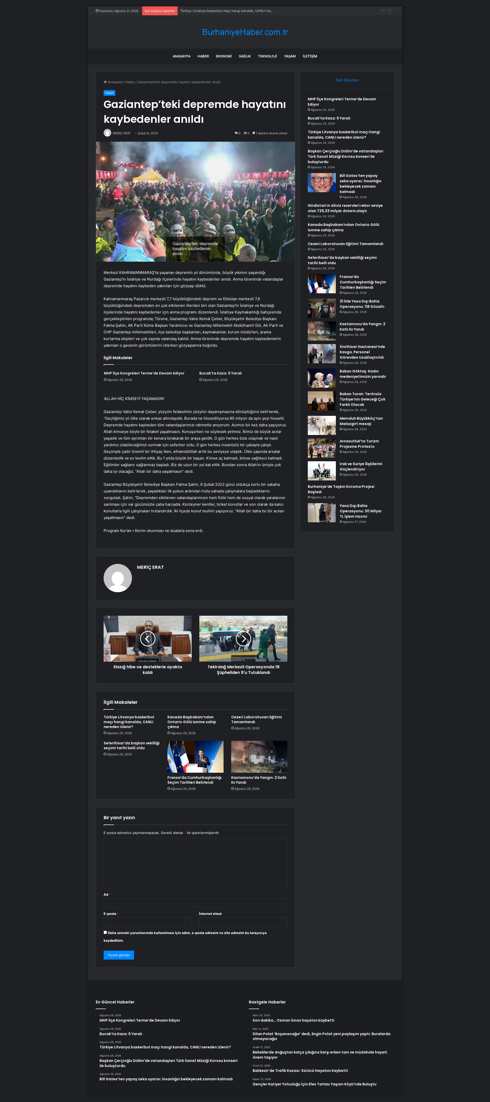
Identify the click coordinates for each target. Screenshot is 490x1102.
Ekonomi (224, 56)
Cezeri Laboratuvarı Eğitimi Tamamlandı (256, 719)
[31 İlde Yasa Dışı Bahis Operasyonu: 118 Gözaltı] (322, 308)
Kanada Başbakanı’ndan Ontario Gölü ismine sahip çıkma (191, 722)
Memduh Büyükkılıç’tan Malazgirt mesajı (361, 421)
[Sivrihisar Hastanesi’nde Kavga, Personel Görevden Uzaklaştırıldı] (322, 353)
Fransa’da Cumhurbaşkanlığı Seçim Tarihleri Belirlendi (194, 780)
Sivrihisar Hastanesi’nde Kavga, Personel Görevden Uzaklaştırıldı (362, 352)
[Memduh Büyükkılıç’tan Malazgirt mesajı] (322, 425)
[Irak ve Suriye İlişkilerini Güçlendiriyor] (322, 470)
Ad (107, 894)
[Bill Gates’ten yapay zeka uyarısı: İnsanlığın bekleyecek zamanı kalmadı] (322, 182)
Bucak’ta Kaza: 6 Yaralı (220, 373)
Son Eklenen (347, 80)
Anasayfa (181, 56)
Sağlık (245, 56)
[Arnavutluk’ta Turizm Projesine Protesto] (322, 448)
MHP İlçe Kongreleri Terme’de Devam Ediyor (144, 373)
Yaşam (290, 56)
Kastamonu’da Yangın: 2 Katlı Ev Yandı (258, 780)
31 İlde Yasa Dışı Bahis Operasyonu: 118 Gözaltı (362, 304)
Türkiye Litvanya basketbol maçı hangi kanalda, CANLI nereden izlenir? (236, 11)
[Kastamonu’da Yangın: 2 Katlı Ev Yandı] (259, 756)
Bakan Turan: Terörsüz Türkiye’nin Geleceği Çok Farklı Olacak (362, 399)
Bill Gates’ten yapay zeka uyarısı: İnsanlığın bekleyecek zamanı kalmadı (361, 183)
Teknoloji (267, 56)
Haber (203, 56)
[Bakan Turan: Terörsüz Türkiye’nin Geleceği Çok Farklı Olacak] (322, 400)
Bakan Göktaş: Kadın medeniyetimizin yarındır (363, 374)
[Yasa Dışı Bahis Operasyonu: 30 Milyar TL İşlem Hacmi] (322, 512)
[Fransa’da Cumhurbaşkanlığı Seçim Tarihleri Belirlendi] (195, 756)
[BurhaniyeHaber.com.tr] (245, 32)
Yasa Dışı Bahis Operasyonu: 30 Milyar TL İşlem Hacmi (361, 511)
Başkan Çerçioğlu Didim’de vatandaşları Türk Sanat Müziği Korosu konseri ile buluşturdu (345, 156)
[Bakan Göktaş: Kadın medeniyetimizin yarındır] (322, 378)
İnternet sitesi (210, 914)
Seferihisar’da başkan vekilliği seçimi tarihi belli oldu (132, 745)
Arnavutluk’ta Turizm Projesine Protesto (359, 444)
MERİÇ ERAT (150, 567)
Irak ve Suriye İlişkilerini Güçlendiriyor (361, 466)
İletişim (310, 56)
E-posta (111, 914)
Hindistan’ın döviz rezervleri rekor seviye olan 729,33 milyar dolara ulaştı (345, 208)
